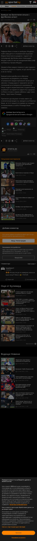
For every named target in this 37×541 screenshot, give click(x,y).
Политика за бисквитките (18, 504)
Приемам (18, 533)
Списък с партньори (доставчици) (13, 527)
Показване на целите (18, 537)
